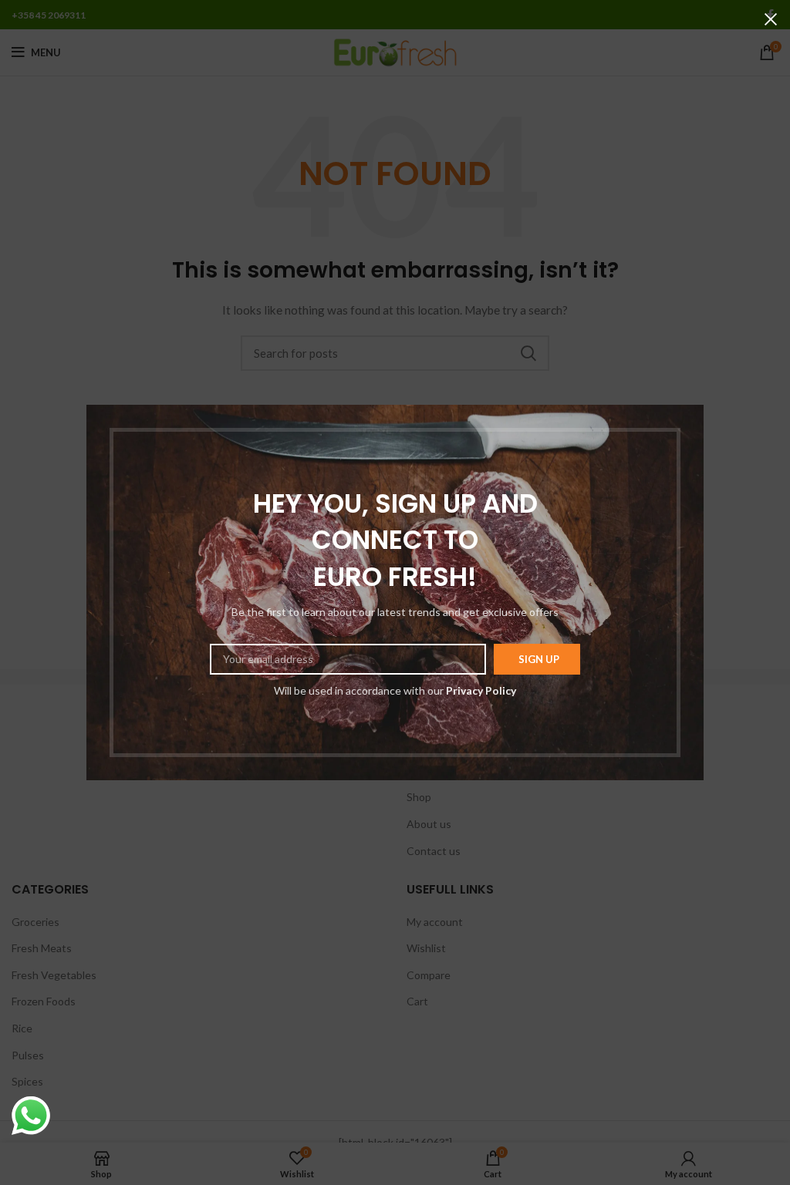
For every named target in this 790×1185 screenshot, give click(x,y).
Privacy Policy (481, 690)
